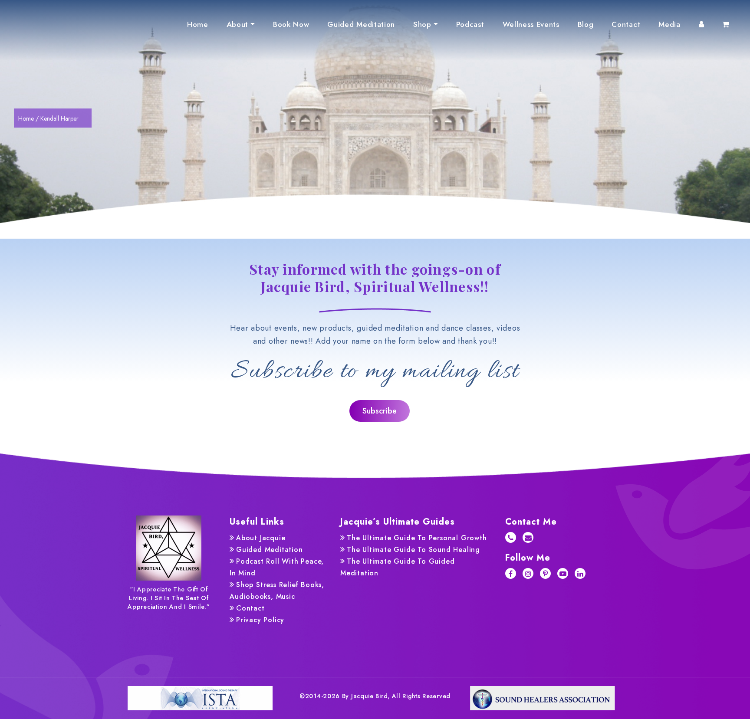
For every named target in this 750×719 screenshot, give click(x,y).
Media (669, 24)
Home (197, 24)
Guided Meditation (361, 24)
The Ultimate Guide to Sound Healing (413, 550)
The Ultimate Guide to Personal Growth (417, 538)
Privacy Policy (260, 620)
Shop (422, 24)
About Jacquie (260, 538)
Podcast (470, 24)
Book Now (291, 24)
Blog (586, 24)
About (237, 24)
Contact (626, 24)
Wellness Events (531, 24)
